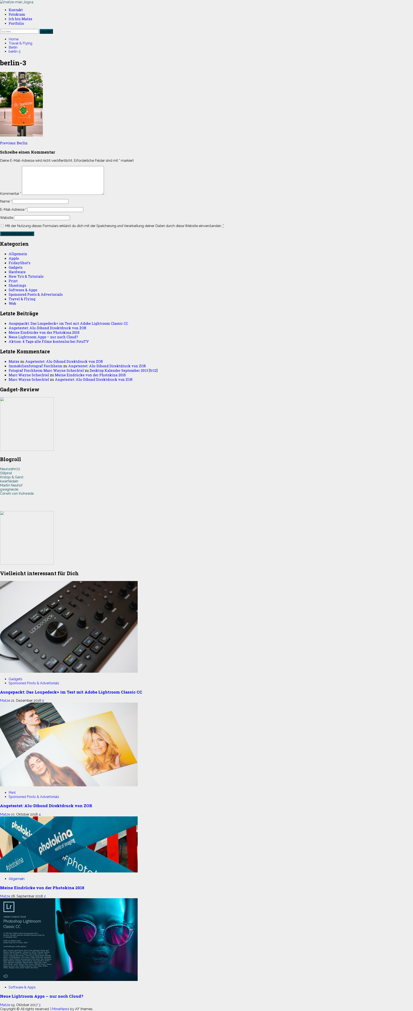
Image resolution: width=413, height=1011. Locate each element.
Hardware (17, 272)
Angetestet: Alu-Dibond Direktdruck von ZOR (47, 328)
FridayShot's (19, 263)
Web (12, 303)
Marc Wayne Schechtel (29, 375)
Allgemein (18, 254)
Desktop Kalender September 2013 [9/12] (124, 370)
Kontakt (16, 10)
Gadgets (15, 267)
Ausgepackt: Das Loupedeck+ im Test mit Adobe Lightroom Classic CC (68, 323)
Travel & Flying (22, 299)
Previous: (14, 143)
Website (6, 218)
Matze (14, 361)
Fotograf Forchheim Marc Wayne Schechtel (46, 370)
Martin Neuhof (11, 485)
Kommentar (10, 194)
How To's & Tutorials (26, 276)
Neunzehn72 (10, 469)
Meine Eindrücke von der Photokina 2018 (44, 332)
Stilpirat (6, 473)
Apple (14, 258)
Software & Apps (23, 290)
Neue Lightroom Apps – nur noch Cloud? (43, 337)
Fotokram (17, 14)
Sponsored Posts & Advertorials (36, 294)
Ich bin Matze (20, 19)
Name (6, 201)
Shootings (17, 285)
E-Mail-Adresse (13, 209)
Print (13, 281)
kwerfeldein (9, 481)
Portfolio (16, 23)
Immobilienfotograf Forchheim (35, 366)
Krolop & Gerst (11, 477)
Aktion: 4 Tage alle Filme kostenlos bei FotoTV (49, 341)
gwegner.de (9, 489)
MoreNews (60, 1009)
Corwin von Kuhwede (17, 493)
